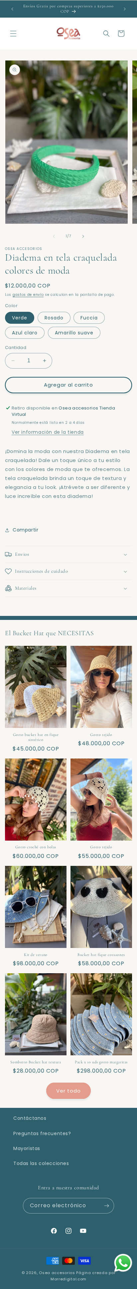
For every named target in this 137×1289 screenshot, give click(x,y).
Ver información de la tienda (48, 432)
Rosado (54, 317)
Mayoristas (26, 1148)
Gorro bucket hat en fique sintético (36, 737)
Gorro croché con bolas (35, 847)
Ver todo (68, 1090)
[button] (13, 33)
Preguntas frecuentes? (42, 1133)
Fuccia (89, 317)
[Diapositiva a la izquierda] (54, 236)
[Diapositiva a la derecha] (83, 236)
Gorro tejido (101, 734)
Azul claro (25, 332)
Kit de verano (36, 954)
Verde (19, 317)
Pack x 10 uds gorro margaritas (101, 1062)
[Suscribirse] (106, 1206)
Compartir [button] (25, 530)
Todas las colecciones (41, 1163)
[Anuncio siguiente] (124, 9)
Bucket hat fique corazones (101, 954)
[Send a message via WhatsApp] (123, 1262)
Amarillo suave (74, 332)
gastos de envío (28, 294)
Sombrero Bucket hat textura (35, 1062)
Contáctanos (30, 1118)
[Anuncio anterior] (12, 9)
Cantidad (15, 347)
